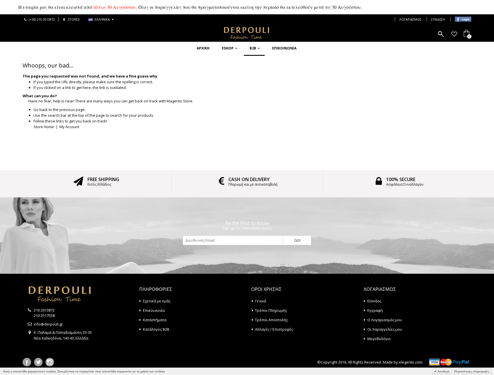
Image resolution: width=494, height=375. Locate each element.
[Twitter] (38, 362)
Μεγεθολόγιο (379, 338)
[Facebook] (27, 362)
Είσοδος (374, 300)
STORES (73, 19)
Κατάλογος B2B (156, 329)
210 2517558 (44, 315)
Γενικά (260, 300)
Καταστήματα (154, 319)
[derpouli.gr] (247, 33)
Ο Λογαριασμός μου (384, 319)
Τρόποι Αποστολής (271, 319)
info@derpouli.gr (48, 324)
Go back (40, 109)
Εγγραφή (375, 310)
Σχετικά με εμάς (156, 300)
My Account (69, 126)
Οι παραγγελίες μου (384, 329)
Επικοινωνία (284, 48)
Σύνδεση (438, 19)
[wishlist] (454, 34)
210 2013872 (44, 310)
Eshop (228, 48)
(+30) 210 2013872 (42, 19)
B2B (253, 48)
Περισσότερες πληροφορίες (471, 371)
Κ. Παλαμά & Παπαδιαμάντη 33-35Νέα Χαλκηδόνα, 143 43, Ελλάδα (63, 335)
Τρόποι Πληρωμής (271, 310)
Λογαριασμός (410, 19)
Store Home (43, 126)
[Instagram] (49, 362)
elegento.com (410, 362)
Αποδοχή (443, 371)
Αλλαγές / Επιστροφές (274, 329)
